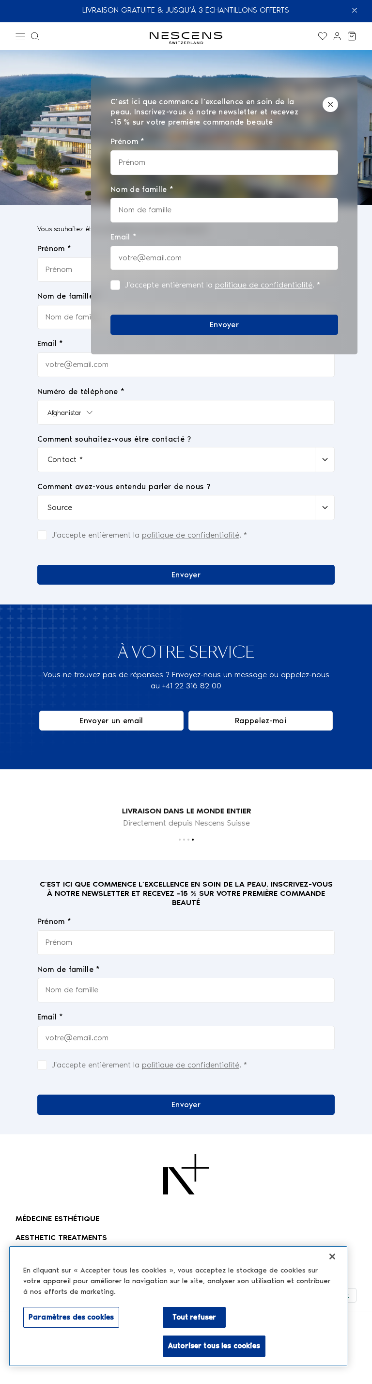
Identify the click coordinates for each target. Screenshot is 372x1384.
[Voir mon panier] (351, 36)
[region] (178, 1306)
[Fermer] (330, 104)
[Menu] (20, 36)
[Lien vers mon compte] (337, 36)
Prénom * (54, 921)
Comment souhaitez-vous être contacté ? (114, 439)
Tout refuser (194, 1317)
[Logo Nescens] (186, 1174)
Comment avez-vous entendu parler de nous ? (123, 486)
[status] (224, 216)
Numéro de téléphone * (81, 391)
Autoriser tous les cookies (214, 1345)
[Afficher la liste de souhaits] (322, 36)
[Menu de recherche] (35, 36)
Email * (50, 1016)
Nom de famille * (68, 969)
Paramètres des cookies (71, 1317)
